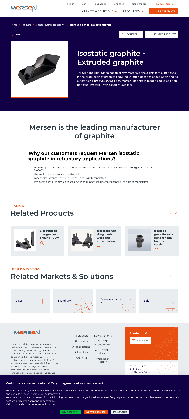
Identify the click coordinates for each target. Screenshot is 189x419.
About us (81, 357)
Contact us (134, 34)
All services (81, 352)
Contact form (142, 340)
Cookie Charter (25, 404)
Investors (100, 4)
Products (26, 25)
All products (81, 335)
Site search (139, 4)
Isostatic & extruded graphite (51, 25)
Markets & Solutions (97, 11)
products (166, 11)
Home (14, 25)
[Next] (176, 212)
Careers (119, 4)
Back (18, 34)
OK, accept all (70, 411)
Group (70, 4)
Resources (131, 11)
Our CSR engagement (103, 343)
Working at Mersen (102, 360)
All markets (81, 341)
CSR (84, 4)
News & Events (103, 335)
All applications (81, 346)
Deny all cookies (95, 411)
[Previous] (170, 212)
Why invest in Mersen (103, 351)
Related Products (165, 34)
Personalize (120, 411)
